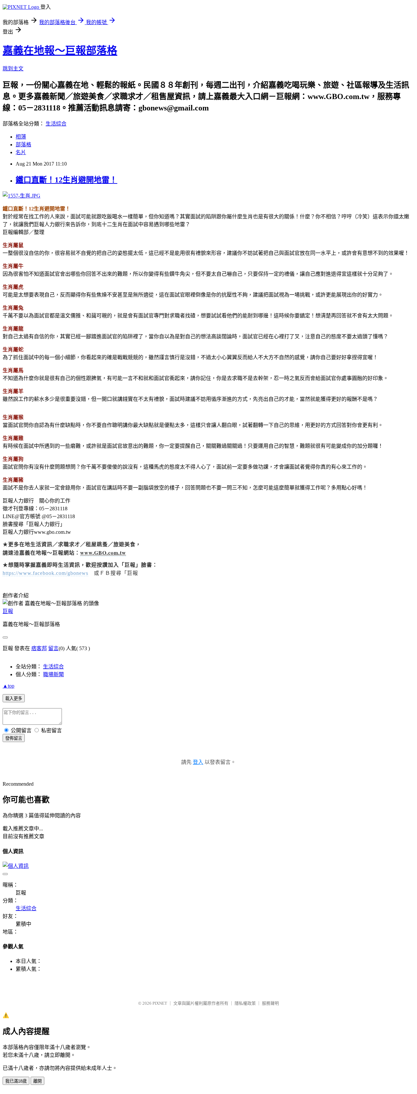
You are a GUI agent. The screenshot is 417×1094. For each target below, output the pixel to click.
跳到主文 (13, 68)
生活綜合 (56, 123)
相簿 (21, 136)
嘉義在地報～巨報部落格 (60, 50)
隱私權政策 (245, 1003)
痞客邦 (39, 648)
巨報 (8, 611)
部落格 (23, 144)
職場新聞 (53, 674)
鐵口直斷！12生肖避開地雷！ (66, 180)
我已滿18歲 (16, 1081)
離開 (37, 1081)
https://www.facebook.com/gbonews (45, 573)
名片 (21, 152)
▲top (8, 686)
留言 (53, 648)
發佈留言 (13, 738)
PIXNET (159, 1003)
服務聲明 (270, 1003)
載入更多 (13, 698)
